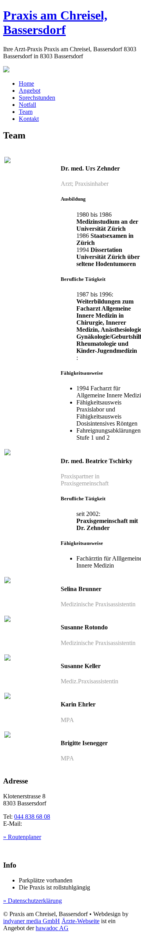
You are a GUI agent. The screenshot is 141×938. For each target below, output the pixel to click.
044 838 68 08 (32, 816)
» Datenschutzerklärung (32, 900)
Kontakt (29, 118)
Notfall (27, 104)
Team (26, 111)
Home (26, 83)
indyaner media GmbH (31, 921)
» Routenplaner (22, 837)
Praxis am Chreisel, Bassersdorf (55, 22)
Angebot (29, 90)
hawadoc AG (52, 928)
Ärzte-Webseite (80, 921)
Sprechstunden (37, 97)
